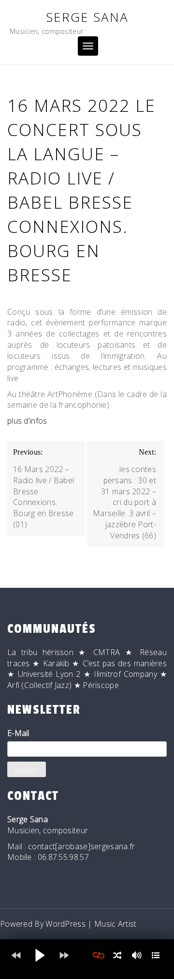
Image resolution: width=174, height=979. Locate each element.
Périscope (101, 685)
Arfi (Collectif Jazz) (39, 685)
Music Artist (115, 923)
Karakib (56, 663)
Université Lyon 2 (49, 674)
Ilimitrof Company (125, 674)
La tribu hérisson (40, 652)
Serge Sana (87, 17)
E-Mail (18, 733)
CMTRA (106, 652)
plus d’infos (27, 420)
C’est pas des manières (125, 663)
